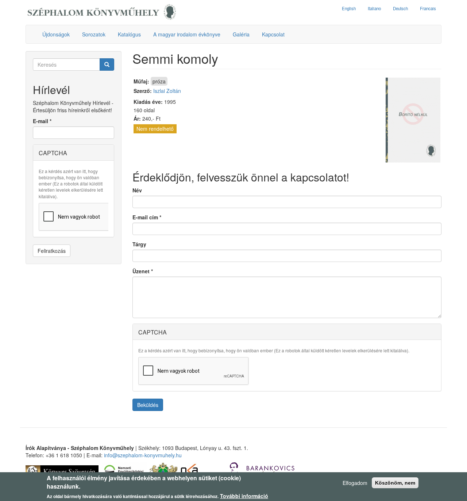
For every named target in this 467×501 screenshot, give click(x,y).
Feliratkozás (52, 250)
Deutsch (400, 8)
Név (137, 190)
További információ (244, 496)
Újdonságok (56, 34)
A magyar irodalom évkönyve (186, 34)
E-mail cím (146, 217)
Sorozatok (93, 34)
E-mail (42, 121)
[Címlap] (102, 12)
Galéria (241, 34)
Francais (428, 8)
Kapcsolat (273, 34)
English (349, 8)
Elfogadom (355, 482)
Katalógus (129, 34)
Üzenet (142, 271)
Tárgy (139, 244)
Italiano (374, 8)
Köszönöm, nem (395, 483)
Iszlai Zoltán (167, 90)
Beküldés (147, 404)
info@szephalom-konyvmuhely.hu (143, 455)
